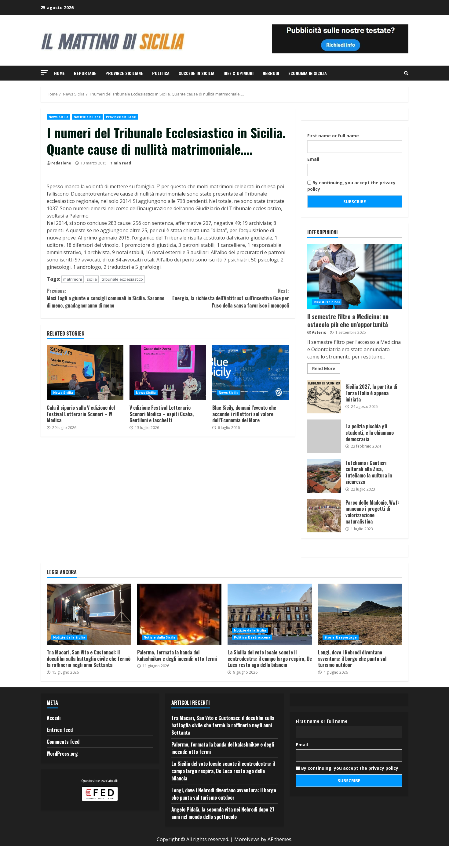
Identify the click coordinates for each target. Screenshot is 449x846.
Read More (323, 368)
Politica (161, 73)
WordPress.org (62, 753)
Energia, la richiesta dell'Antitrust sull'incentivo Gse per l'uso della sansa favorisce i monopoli (230, 298)
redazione (61, 163)
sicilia (92, 279)
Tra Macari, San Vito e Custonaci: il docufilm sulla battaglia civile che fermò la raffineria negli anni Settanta (89, 614)
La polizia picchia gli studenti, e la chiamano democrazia (324, 436)
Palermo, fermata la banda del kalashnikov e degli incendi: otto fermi (179, 614)
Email (313, 159)
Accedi (53, 718)
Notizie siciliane (87, 117)
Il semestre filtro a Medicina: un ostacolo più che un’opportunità (354, 276)
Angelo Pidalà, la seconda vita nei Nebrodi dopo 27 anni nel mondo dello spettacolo (223, 813)
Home (59, 73)
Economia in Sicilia (307, 73)
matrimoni (72, 279)
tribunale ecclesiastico (122, 279)
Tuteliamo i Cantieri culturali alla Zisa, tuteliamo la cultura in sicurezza (324, 476)
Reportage (85, 73)
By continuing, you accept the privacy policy (351, 186)
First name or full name (333, 136)
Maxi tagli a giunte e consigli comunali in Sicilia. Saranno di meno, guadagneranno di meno (105, 298)
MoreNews (247, 839)
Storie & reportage (340, 637)
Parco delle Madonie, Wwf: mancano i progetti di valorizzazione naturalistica (324, 515)
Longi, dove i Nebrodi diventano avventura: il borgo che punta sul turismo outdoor (360, 614)
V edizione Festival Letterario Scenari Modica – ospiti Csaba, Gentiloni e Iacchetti (168, 372)
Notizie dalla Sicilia (69, 637)
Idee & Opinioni (239, 73)
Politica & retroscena (252, 637)
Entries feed (60, 729)
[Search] (406, 73)
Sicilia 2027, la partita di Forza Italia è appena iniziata (324, 396)
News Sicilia (58, 117)
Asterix (319, 332)
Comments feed (63, 741)
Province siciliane (124, 73)
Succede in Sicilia (196, 73)
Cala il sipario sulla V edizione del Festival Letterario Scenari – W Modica (85, 372)
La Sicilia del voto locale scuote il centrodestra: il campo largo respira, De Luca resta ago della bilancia (270, 614)
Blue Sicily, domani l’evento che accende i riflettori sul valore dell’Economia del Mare (250, 372)
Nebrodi (271, 73)
